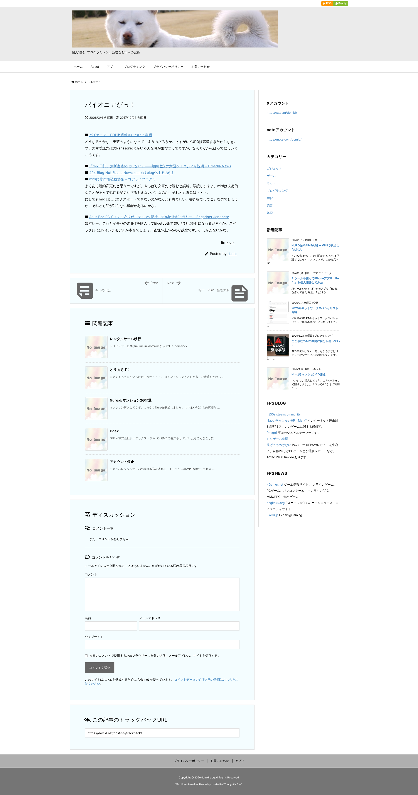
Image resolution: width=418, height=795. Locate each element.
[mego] (272, 432)
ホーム (79, 81)
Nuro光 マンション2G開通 (131, 400)
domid (232, 254)
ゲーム (271, 176)
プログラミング (277, 190)
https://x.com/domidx (282, 112)
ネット (96, 81)
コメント (91, 574)
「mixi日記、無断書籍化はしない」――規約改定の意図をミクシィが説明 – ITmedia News (160, 166)
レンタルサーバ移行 (125, 339)
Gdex (114, 431)
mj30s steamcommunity (284, 414)
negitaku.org (276, 503)
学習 (270, 198)
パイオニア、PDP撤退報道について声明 (120, 135)
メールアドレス (149, 618)
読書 (270, 205)
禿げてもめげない (279, 445)
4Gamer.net (275, 484)
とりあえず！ (120, 369)
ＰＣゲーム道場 (277, 439)
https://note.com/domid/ (284, 139)
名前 (88, 618)
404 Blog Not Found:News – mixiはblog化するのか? (131, 172)
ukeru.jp (272, 515)
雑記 (270, 213)
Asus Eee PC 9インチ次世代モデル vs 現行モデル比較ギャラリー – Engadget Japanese (159, 217)
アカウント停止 (122, 461)
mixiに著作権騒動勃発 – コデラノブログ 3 (122, 179)
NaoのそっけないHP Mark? (287, 420)
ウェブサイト (94, 637)
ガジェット (274, 168)
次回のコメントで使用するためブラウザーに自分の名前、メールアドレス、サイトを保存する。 (155, 655)
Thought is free (232, 784)
